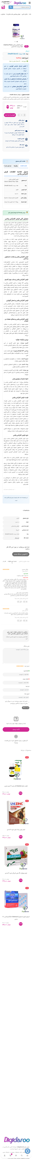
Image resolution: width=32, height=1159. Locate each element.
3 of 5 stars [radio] (20, 666)
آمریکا (17, 530)
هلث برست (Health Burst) (16, 54)
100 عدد (17, 522)
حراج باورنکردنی (15, 97)
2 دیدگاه (27, 51)
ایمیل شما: (26, 694)
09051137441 (6, 2)
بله (25, 602)
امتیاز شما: (26, 666)
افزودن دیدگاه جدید (20, 554)
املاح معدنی (23, 97)
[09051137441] (10, 2)
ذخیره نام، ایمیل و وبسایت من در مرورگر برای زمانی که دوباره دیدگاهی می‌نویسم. (16, 702)
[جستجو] (11, 7)
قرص (17, 518)
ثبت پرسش (16, 729)
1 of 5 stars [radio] (22, 666)
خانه (30, 14)
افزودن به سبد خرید (10, 115)
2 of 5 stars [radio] (21, 666)
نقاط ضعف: (25, 679)
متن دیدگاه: (26, 646)
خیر (20, 602)
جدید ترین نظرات (12, 561)
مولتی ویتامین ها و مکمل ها (13, 14)
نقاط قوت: (25, 671)
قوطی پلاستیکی (15, 526)
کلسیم (9, 97)
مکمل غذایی (25, 14)
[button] (14, 41)
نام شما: (27, 686)
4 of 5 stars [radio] (18, 666)
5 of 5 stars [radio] (17, 666)
